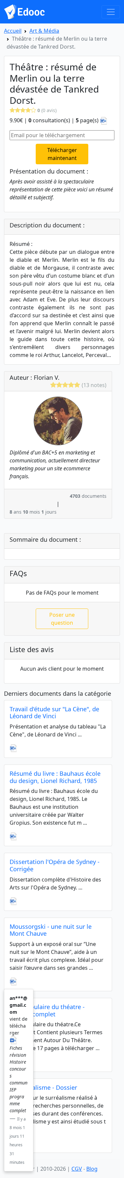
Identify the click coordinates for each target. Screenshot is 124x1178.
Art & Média (44, 30)
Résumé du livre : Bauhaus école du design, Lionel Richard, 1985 (55, 777)
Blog (92, 1168)
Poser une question (62, 618)
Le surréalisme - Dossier (43, 1087)
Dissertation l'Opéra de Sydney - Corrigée (55, 865)
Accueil (12, 30)
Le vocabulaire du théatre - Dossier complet (47, 1010)
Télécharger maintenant (62, 154)
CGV (76, 1168)
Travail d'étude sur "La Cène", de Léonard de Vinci (54, 712)
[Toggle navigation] (111, 12)
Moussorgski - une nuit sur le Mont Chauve (51, 930)
